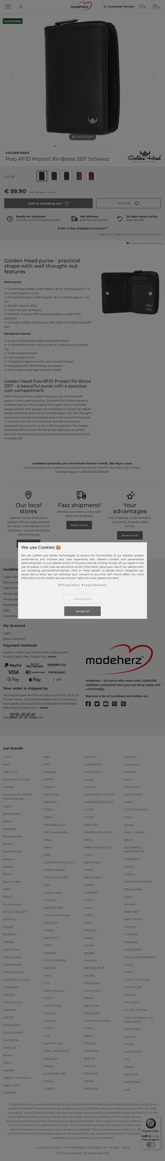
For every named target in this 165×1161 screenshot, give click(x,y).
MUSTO (89, 900)
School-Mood (133, 794)
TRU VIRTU (131, 1002)
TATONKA (131, 934)
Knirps (48, 1081)
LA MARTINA (92, 764)
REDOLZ (90, 1043)
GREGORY (51, 922)
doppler (8, 1070)
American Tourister (16, 779)
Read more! (79, 525)
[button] (128, 203)
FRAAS (48, 817)
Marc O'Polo (92, 877)
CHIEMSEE (10, 987)
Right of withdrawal (17, 588)
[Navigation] (8, 6)
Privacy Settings (14, 599)
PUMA (88, 1028)
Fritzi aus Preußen (56, 832)
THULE (129, 964)
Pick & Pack (92, 983)
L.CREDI (49, 1088)
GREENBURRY (54, 907)
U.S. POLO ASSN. (135, 1009)
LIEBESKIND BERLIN (98, 802)
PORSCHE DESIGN (97, 1020)
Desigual (9, 1047)
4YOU (7, 757)
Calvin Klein (11, 949)
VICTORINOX (133, 1051)
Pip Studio (91, 1005)
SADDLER (91, 1088)
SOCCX (129, 866)
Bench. (8, 821)
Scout (128, 817)
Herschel (50, 968)
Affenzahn (10, 772)
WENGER (131, 1074)
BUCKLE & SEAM (14, 911)
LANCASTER (92, 772)
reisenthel (91, 1050)
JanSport (50, 1020)
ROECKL (90, 1066)
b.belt (7, 806)
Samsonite (131, 764)
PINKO (88, 998)
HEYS (47, 975)
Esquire (49, 787)
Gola (47, 885)
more (53, 656)
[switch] (151, 1144)
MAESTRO (91, 824)
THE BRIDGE (133, 949)
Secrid (128, 839)
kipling (49, 1066)
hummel (50, 1013)
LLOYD (89, 817)
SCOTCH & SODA (136, 809)
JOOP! (48, 1028)
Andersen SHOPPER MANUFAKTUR (17, 796)
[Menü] (158, 1118)
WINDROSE (132, 1082)
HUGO (48, 998)
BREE (7, 889)
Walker (129, 1066)
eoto (47, 757)
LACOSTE (90, 757)
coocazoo (9, 1009)
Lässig (88, 779)
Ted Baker (131, 942)
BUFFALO (10, 919)
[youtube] (107, 704)
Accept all (82, 611)
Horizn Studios (54, 990)
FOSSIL (49, 809)
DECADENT (11, 1024)
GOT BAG (50, 900)
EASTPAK (9, 1092)
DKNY (7, 1062)
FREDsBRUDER (54, 824)
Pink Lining (92, 990)
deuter (8, 1055)
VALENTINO (132, 1029)
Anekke (8, 787)
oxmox (88, 945)
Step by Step (133, 889)
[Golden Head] (145, 156)
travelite (130, 994)
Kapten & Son (53, 1043)
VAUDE (129, 1044)
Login (7, 633)
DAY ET (8, 1017)
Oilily (87, 922)
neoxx (88, 907)
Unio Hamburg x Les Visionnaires (138, 1019)
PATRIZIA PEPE (94, 968)
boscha (8, 866)
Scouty (129, 824)
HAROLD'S (51, 937)
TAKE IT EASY (133, 919)
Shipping (50, 192)
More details (82, 599)
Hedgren (50, 952)
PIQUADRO (92, 1013)
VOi (126, 1059)
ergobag (50, 772)
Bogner (8, 859)
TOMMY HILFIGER (136, 979)
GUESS (48, 930)
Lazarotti (90, 787)
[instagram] (116, 704)
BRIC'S (7, 896)
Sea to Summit (134, 832)
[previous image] (11, 77)
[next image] (153, 77)
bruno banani (13, 904)
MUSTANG (91, 892)
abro (6, 764)
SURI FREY (131, 911)
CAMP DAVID (12, 964)
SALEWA (130, 757)
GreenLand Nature (57, 915)
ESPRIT (48, 779)
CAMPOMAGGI (13, 972)
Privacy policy (12, 593)
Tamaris (129, 926)
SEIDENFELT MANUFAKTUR (134, 849)
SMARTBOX (132, 859)
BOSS (7, 874)
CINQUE (9, 994)
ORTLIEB (90, 930)
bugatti (8, 926)
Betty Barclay (12, 836)
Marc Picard (92, 862)
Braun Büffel (12, 881)
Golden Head (17, 152)
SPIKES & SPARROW (138, 881)
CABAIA (8, 942)
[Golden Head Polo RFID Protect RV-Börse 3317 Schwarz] (55, 147)
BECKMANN (11, 813)
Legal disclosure (14, 576)
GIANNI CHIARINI (56, 877)
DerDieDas (11, 1040)
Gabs (47, 855)
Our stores (10, 616)
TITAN (128, 972)
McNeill (89, 885)
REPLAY (89, 1058)
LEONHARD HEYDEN (99, 794)
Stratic (128, 896)
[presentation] (24, 6)
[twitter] (99, 704)
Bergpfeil (9, 829)
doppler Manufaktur (17, 1077)
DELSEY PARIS (13, 1032)
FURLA (48, 839)
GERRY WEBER (54, 870)
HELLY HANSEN (55, 960)
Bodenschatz (12, 851)
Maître (88, 839)
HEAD (48, 945)
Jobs (6, 610)
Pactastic (90, 960)
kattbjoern (51, 1058)
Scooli (128, 802)
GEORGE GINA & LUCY (59, 862)
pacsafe (89, 952)
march (88, 870)
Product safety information (146, 243)
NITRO (88, 915)
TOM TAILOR (133, 987)
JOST (47, 1035)
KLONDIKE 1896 (55, 1073)
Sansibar (130, 772)
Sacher (89, 1081)
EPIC (47, 764)
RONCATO (91, 1073)
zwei (127, 1089)
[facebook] (90, 704)
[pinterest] (125, 704)
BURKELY (10, 934)
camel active (12, 957)
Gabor (48, 847)
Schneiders (132, 787)
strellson (130, 904)
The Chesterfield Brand (140, 957)
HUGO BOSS (52, 1005)
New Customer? (14, 638)
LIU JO (88, 809)
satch (128, 779)
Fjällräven (50, 802)
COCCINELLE (12, 1002)
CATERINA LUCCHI (16, 979)
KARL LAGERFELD (56, 1050)
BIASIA (8, 844)
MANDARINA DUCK (97, 847)
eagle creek (11, 1085)
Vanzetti (130, 1036)
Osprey (89, 937)
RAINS (88, 1035)
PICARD (89, 975)
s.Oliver (129, 874)
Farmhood (51, 794)
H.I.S (47, 983)
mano (88, 855)
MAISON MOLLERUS (98, 832)
